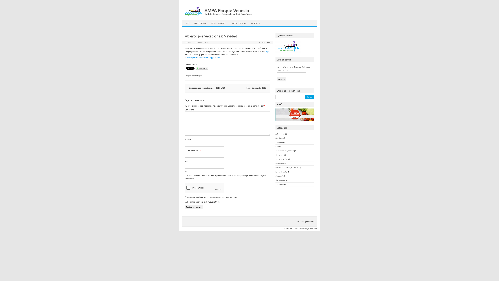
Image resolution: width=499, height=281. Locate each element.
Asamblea (279, 142)
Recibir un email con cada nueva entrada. (203, 202)
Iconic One (288, 229)
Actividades (279, 134)
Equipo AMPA (280, 163)
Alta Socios (279, 138)
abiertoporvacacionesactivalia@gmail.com (203, 58)
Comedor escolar (238, 23)
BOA (277, 146)
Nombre (188, 139)
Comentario (189, 110)
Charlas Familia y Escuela (284, 151)
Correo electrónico (193, 150)
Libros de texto (281, 172)
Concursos (279, 155)
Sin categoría (198, 75)
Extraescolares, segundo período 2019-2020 (206, 88)
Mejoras (278, 176)
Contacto (255, 23)
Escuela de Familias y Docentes (286, 167)
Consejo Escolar (281, 159)
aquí (267, 51)
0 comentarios (265, 42)
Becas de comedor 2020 (257, 88)
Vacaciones (279, 184)
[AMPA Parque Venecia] (218, 16)
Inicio (187, 23)
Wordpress (312, 229)
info (189, 42)
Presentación (200, 23)
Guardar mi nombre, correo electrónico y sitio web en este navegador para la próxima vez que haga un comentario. (225, 177)
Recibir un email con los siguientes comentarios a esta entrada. (212, 197)
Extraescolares (218, 23)
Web (187, 161)
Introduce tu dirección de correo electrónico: (293, 67)
